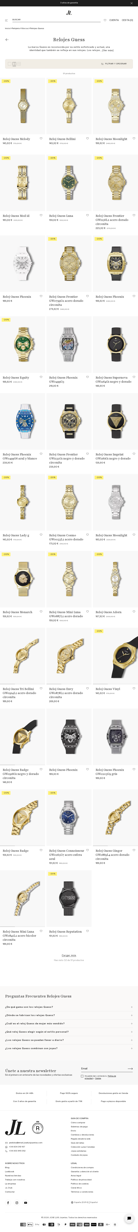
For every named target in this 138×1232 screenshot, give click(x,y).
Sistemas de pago (79, 1127)
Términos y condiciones (82, 1192)
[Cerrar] (131, 3)
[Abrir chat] (129, 1218)
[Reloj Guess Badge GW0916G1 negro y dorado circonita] (22, 737)
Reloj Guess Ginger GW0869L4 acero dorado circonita (112, 855)
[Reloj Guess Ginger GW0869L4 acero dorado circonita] (115, 817)
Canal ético (76, 1188)
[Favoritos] (105, 20)
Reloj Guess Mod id (16, 216)
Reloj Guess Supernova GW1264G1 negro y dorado (113, 380)
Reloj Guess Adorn (109, 612)
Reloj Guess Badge (16, 851)
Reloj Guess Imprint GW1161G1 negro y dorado (113, 456)
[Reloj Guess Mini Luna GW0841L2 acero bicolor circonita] (22, 898)
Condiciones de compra (82, 1168)
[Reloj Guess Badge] (22, 817)
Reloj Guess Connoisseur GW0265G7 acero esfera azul (66, 855)
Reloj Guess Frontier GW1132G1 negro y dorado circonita (67, 458)
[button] (6, 20)
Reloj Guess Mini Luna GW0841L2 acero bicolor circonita (19, 936)
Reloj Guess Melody (16, 139)
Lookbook (9, 1172)
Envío (73, 1131)
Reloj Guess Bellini (62, 139)
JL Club (8, 1188)
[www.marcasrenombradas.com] (37, 1127)
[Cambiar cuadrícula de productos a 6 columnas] (19, 64)
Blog (7, 1168)
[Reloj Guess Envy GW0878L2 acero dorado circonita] (69, 656)
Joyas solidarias (78, 1151)
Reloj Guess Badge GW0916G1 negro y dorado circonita (21, 774)
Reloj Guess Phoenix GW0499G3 (63, 380)
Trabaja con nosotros (15, 1180)
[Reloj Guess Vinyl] (115, 656)
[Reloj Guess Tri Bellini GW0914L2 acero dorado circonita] (22, 656)
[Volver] (7, 40)
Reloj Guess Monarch (17, 612)
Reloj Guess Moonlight (111, 139)
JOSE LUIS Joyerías (58, 1218)
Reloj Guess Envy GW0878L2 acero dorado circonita (66, 693)
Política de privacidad (81, 1180)
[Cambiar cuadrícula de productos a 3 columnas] (9, 64)
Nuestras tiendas (13, 1176)
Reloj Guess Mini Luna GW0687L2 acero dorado (66, 614)
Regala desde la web (80, 1139)
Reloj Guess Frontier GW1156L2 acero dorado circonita (112, 220)
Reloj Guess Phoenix (17, 297)
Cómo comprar (78, 1123)
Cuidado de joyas (79, 1155)
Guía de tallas (77, 1143)
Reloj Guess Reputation (65, 932)
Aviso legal (76, 1176)
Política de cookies (80, 1184)
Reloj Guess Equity (16, 378)
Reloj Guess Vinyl (108, 689)
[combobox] (80, 1202)
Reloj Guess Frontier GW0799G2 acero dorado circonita (66, 301)
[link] (69, 955)
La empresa (10, 1184)
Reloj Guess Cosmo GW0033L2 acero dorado (66, 537)
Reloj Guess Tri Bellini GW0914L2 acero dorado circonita (19, 693)
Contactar (10, 1192)
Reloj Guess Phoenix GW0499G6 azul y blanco (20, 456)
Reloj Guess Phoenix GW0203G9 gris (110, 772)
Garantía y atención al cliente (85, 1172)
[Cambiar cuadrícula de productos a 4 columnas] (14, 64)
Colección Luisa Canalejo (83, 1147)
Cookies (98, 1078)
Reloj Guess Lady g (16, 535)
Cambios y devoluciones (82, 1135)
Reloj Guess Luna (61, 216)
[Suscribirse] (130, 1068)
